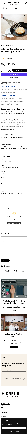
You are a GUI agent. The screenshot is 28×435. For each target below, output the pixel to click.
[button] (25, 3)
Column (2, 402)
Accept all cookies (14, 428)
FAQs (23, 272)
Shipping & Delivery (6, 272)
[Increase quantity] (9, 70)
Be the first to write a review (14, 223)
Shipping (3, 411)
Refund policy (4, 412)
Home (2, 12)
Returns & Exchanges (16, 272)
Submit (5, 260)
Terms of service (4, 409)
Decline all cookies (14, 431)
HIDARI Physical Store (5, 403)
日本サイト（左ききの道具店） (8, 418)
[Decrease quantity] (2, 70)
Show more (14, 347)
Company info (4, 414)
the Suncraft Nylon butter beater (19, 128)
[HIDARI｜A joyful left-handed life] (14, 3)
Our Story (3, 405)
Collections (7, 12)
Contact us (3, 416)
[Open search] (4, 3)
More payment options (14, 77)
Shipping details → (4, 83)
